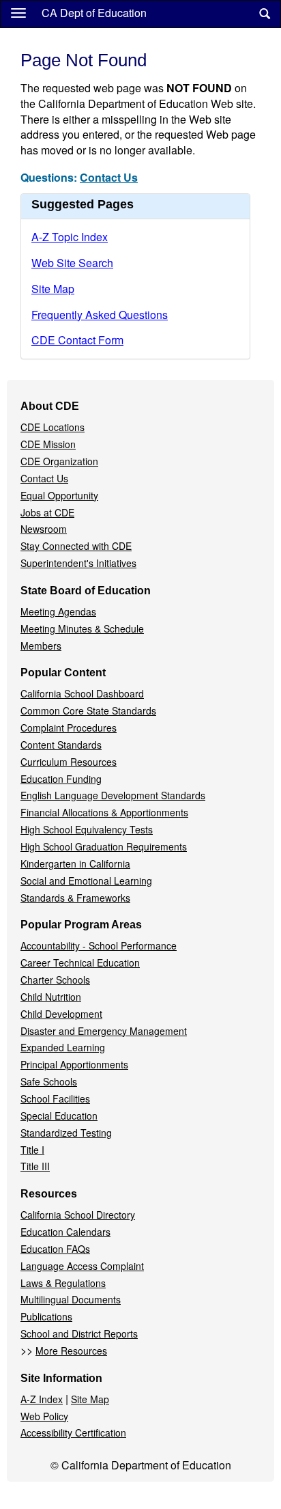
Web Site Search (72, 263)
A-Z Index (41, 1399)
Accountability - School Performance (98, 945)
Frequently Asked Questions (99, 314)
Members (40, 645)
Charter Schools (55, 979)
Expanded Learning (62, 1047)
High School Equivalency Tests (86, 829)
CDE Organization (59, 461)
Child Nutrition (50, 996)
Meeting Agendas (58, 611)
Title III (35, 1166)
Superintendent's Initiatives (78, 563)
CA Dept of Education (94, 12)
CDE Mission (48, 444)
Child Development (61, 1014)
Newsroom (43, 529)
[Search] (265, 14)
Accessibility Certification (73, 1432)
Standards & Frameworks (75, 897)
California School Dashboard (82, 693)
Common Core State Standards (88, 710)
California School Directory (77, 1214)
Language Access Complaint (82, 1266)
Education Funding (61, 779)
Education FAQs (55, 1249)
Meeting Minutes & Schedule (82, 628)
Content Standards (61, 744)
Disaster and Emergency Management (103, 1031)
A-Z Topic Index (69, 237)
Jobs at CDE (47, 512)
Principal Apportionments (74, 1064)
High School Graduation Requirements (103, 846)
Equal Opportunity (59, 495)
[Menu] (18, 12)
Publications (46, 1316)
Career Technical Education (80, 962)
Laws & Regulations (63, 1283)
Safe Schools (48, 1081)
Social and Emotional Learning (86, 880)
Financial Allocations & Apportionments (104, 812)
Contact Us (109, 177)
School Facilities (55, 1098)
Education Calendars (65, 1231)
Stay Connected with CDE (76, 546)
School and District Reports (79, 1333)
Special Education (59, 1115)
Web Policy (44, 1416)
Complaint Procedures (68, 727)
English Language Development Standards (112, 795)
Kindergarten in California (75, 863)
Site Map (52, 288)
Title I (32, 1150)
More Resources (71, 1350)
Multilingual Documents (70, 1299)
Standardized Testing (66, 1132)
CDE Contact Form (77, 340)
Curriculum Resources (68, 762)
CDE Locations (52, 427)
